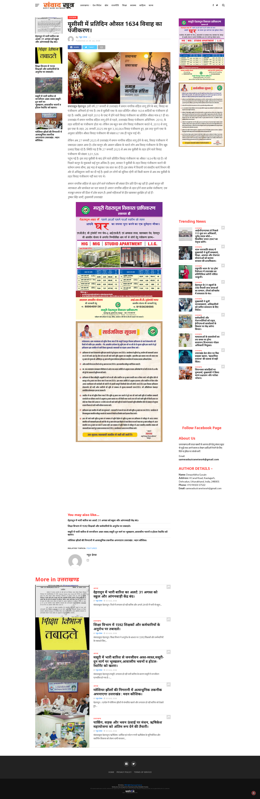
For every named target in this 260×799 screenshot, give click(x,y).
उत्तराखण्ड (84, 5)
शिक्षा (124, 5)
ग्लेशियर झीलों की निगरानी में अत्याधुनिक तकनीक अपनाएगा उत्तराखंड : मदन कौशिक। (48, 136)
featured (92, 548)
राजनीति (115, 5)
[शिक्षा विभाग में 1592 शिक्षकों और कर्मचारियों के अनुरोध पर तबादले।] (48, 62)
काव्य (151, 5)
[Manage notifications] (253, 793)
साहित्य (142, 5)
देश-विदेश (97, 5)
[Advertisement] (202, 403)
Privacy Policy (124, 772)
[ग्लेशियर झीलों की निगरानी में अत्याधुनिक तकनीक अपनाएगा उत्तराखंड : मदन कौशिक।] (48, 128)
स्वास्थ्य (133, 5)
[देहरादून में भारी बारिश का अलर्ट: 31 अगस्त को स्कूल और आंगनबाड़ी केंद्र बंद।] (48, 32)
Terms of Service (143, 772)
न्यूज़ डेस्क (83, 37)
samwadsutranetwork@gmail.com (199, 459)
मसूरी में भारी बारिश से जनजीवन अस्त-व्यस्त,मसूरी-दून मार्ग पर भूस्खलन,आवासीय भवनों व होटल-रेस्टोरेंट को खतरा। (48, 102)
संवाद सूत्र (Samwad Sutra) (133, 785)
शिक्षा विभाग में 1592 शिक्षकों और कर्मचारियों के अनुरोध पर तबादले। (47, 69)
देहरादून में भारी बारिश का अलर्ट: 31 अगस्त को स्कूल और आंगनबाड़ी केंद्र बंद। (47, 39)
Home (111, 772)
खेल (106, 5)
